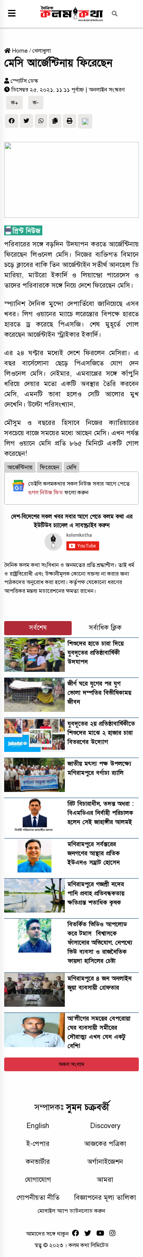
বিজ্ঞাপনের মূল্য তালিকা (105, 1197)
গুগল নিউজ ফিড (46, 492)
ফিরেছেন (49, 467)
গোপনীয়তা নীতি (37, 1197)
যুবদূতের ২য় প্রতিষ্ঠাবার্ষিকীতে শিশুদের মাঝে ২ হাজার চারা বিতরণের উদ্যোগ (101, 732)
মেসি (71, 467)
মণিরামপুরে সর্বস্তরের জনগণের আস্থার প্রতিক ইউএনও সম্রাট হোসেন (93, 853)
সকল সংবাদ (72, 1064)
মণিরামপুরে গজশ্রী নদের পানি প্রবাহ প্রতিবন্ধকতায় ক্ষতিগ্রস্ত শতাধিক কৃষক (95, 893)
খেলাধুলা (41, 50)
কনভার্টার (38, 1161)
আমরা (105, 1179)
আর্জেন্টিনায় (19, 467)
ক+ (14, 102)
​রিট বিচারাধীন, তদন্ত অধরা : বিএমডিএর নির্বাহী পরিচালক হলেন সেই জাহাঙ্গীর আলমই (100, 813)
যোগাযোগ (38, 1179)
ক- (36, 102)
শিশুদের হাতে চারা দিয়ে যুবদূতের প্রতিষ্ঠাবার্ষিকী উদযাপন (95, 652)
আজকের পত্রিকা (105, 1144)
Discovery (105, 1126)
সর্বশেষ (38, 628)
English (37, 1126)
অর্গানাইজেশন (105, 1161)
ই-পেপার (38, 1144)
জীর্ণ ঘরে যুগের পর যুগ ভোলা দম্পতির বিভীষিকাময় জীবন (99, 692)
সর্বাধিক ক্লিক (105, 628)
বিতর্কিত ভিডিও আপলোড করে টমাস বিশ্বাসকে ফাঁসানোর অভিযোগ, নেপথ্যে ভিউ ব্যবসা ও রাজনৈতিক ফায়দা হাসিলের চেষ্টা (99, 942)
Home (19, 50)
